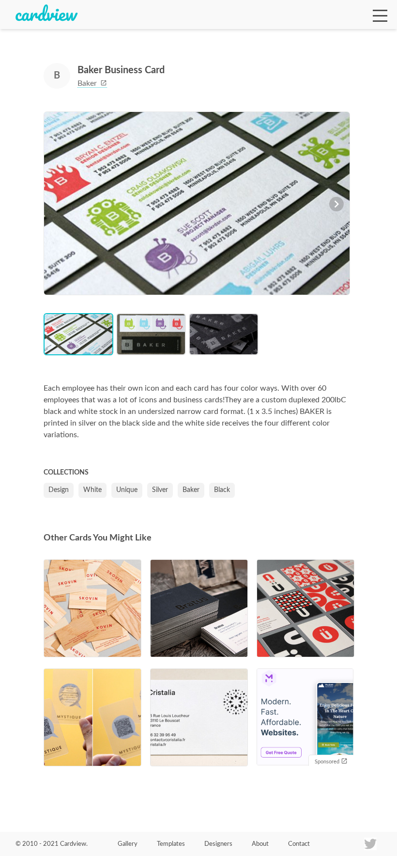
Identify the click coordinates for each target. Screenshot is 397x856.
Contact (299, 844)
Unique (126, 490)
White (92, 490)
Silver (160, 490)
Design (58, 490)
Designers (218, 844)
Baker (88, 83)
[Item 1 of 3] (197, 205)
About (260, 844)
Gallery (127, 844)
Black (222, 490)
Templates (171, 844)
